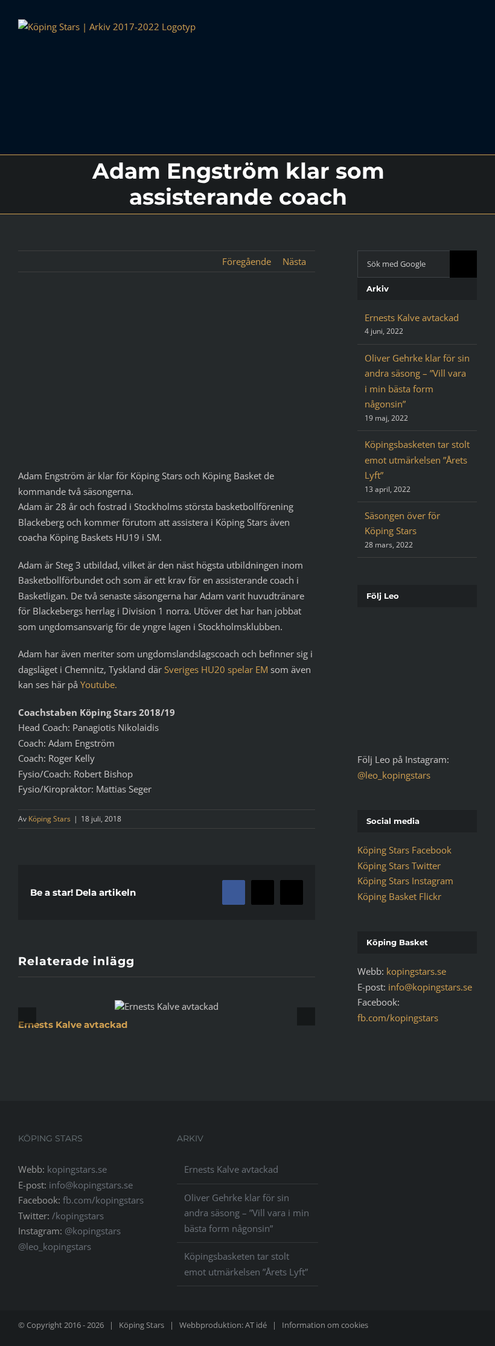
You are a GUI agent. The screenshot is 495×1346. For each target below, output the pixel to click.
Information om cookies (325, 1324)
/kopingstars (78, 1216)
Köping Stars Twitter (399, 866)
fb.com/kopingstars (397, 1018)
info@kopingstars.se (430, 987)
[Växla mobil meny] (472, 34)
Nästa (294, 261)
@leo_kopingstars (393, 775)
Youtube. (98, 684)
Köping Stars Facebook (404, 850)
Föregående (246, 261)
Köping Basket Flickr (399, 896)
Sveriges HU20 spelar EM (217, 669)
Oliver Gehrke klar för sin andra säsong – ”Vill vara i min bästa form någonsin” (246, 1212)
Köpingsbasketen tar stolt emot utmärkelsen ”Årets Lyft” (417, 459)
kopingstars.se (416, 971)
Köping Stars (49, 819)
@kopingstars (93, 1231)
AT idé (256, 1324)
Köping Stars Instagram (405, 881)
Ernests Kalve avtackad (72, 1024)
